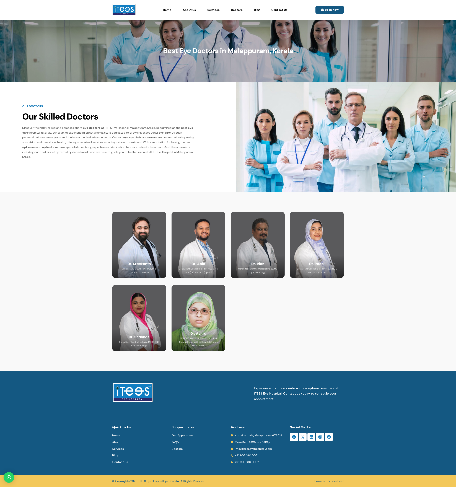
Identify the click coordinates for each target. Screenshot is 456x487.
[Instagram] (320, 437)
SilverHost (337, 481)
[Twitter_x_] (303, 437)
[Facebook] (294, 437)
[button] (9, 477)
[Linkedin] (311, 437)
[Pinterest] (329, 437)
